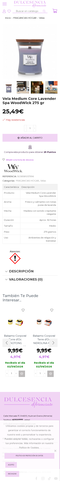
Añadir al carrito (31, 137)
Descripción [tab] (21, 271)
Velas (41, 17)
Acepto (11, 465)
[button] (53, 343)
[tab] (30, 271)
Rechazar (12, 474)
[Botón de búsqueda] (44, 11)
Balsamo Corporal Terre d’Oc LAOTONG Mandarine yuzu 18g (15, 341)
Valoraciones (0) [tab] (25, 279)
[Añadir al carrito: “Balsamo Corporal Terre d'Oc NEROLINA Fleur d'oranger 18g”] (50, 374)
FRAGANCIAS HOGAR (24, 17)
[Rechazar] (55, 450)
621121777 (17, 420)
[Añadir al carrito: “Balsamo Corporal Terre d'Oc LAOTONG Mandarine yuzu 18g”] (22, 374)
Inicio (8, 17)
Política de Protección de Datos (29, 456)
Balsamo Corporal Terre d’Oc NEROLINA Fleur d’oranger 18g (44, 341)
